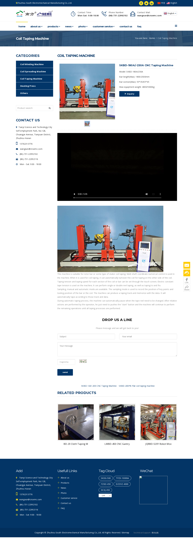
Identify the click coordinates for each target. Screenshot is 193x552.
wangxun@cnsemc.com (30, 149)
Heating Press (28, 85)
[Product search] (49, 108)
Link (103, 495)
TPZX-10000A (122, 478)
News (68, 26)
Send (65, 372)
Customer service (103, 26)
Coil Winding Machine (32, 64)
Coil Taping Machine (31, 78)
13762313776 (25, 143)
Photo (82, 26)
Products (53, 26)
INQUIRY (130, 94)
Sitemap (125, 532)
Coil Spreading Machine (33, 71)
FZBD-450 (106, 484)
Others (24, 93)
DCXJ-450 (105, 490)
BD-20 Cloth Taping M (76, 443)
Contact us (126, 26)
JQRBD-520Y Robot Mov (158, 443)
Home (22, 26)
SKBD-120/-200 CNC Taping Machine (99, 386)
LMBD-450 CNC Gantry (117, 443)
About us (35, 26)
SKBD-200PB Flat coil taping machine (137, 386)
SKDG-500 (106, 478)
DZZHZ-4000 (122, 484)
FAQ (139, 26)
